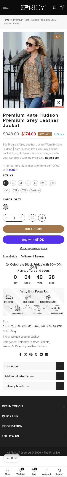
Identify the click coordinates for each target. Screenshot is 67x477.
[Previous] (8, 70)
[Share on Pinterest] (31, 354)
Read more (52, 157)
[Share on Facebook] (20, 354)
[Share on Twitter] (25, 354)
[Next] (58, 70)
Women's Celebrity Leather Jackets (25, 346)
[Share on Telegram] (41, 354)
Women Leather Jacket (25, 336)
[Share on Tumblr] (36, 354)
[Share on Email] (46, 354)
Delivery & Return (32, 256)
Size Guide (10, 256)
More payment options (33, 248)
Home (6, 19)
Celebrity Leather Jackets (33, 341)
